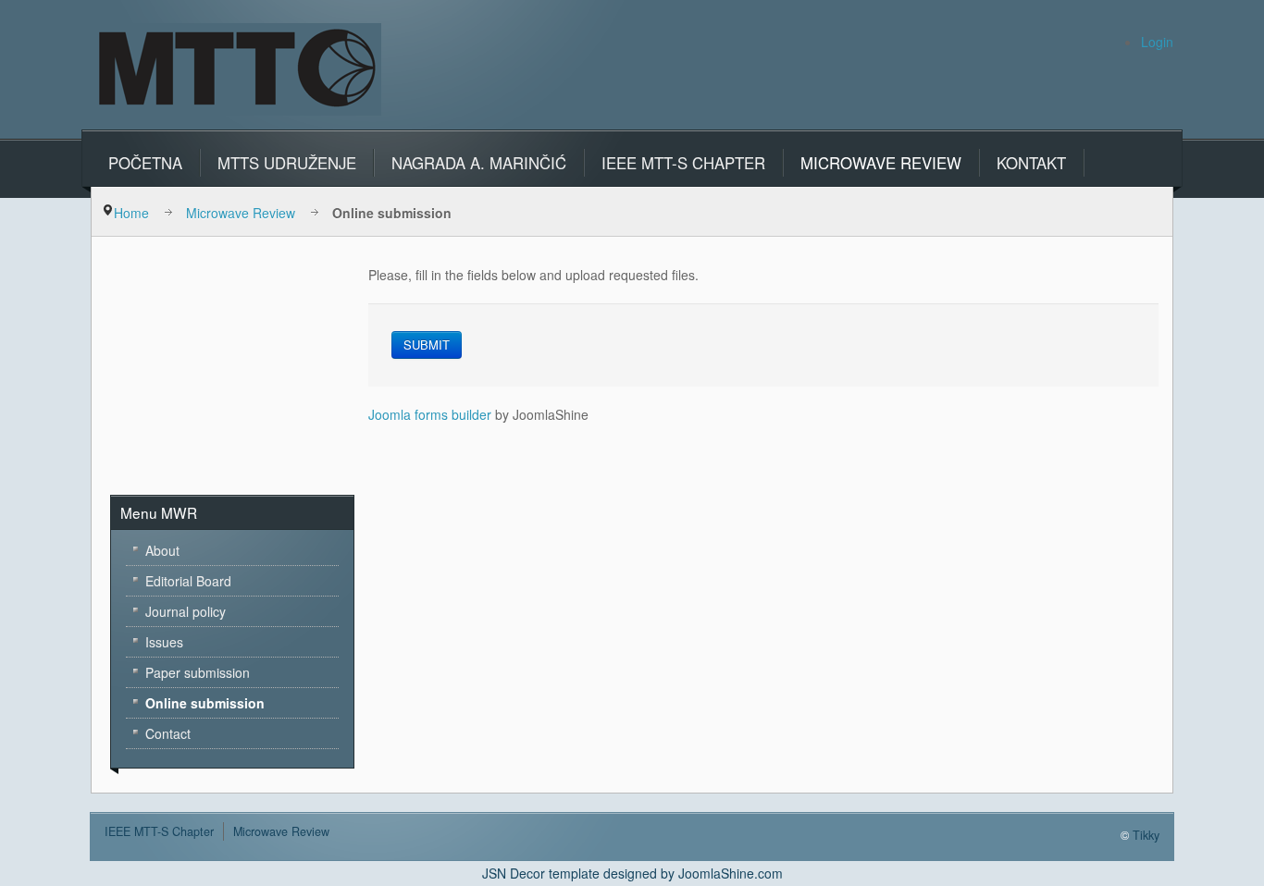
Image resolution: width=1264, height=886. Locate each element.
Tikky (1146, 835)
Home (131, 212)
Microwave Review (240, 212)
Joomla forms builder (429, 414)
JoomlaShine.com (730, 873)
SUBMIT (426, 344)
